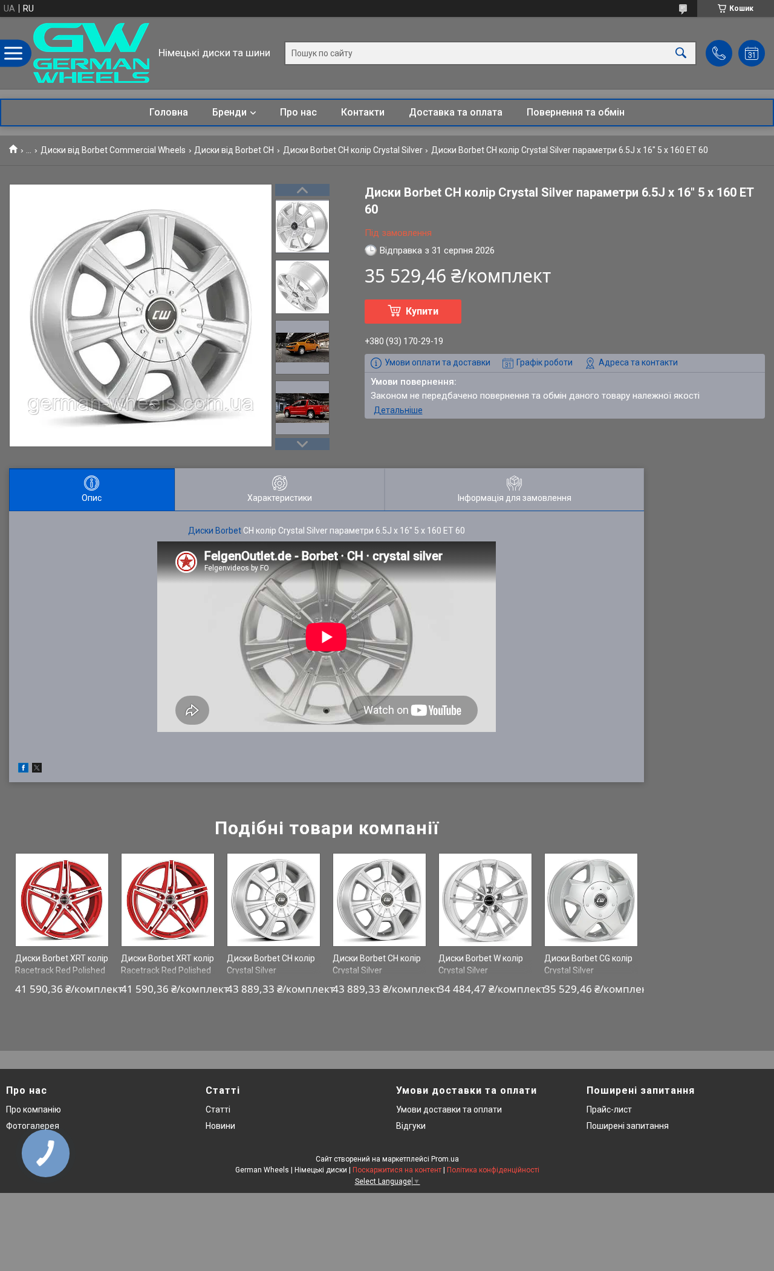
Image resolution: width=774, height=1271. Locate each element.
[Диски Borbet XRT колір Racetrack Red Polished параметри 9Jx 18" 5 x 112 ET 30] (62, 900)
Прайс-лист (609, 1109)
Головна (168, 112)
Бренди (229, 112)
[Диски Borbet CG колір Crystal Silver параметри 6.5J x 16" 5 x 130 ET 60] (591, 900)
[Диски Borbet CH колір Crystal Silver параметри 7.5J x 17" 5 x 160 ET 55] (379, 900)
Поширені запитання (628, 1126)
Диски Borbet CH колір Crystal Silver (353, 150)
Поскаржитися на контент (397, 1170)
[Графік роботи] (751, 53)
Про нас (298, 112)
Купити (422, 311)
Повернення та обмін (576, 112)
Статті (218, 1109)
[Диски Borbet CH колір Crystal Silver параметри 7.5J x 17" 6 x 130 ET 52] (273, 900)
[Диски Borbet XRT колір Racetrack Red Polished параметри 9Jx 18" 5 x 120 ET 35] (168, 900)
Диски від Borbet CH (234, 150)
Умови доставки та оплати (449, 1109)
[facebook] (23, 769)
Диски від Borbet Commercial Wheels (113, 150)
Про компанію (33, 1109)
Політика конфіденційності (493, 1170)
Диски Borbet (214, 530)
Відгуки (411, 1126)
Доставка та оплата (455, 112)
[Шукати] (680, 53)
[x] (37, 769)
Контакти (363, 112)
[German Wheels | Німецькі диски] (91, 53)
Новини (220, 1126)
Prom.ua (445, 1159)
